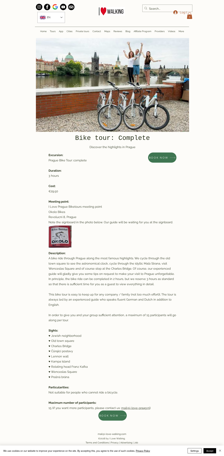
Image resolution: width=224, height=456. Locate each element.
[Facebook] (47, 7)
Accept (209, 450)
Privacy (115, 442)
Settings (194, 450)
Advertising (126, 442)
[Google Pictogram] (55, 7)
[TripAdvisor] (71, 7)
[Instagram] (39, 7)
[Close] (220, 450)
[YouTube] (63, 7)
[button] (189, 15)
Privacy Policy (143, 450)
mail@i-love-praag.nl (135, 408)
